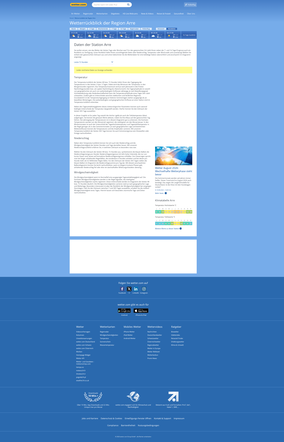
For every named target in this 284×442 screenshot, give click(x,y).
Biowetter (175, 332)
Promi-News (152, 358)
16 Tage (123, 29)
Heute (73, 29)
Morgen (83, 29)
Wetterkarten (107, 326)
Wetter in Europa (153, 348)
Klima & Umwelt (177, 345)
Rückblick (171, 29)
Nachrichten (152, 332)
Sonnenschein (105, 342)
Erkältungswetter (177, 342)
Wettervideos (154, 326)
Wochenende (103, 29)
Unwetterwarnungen (84, 338)
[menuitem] (76, 13)
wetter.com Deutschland (85, 342)
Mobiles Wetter (132, 326)
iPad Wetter (128, 335)
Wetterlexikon (152, 355)
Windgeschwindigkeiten (109, 335)
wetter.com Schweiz (83, 345)
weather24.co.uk (82, 380)
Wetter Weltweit (153, 352)
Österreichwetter (153, 342)
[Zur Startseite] (78, 5)
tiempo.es (80, 367)
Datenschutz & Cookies (111, 418)
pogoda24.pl (81, 377)
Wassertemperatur (107, 345)
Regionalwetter (153, 345)
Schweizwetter (152, 338)
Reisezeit (161, 29)
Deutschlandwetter (154, 335)
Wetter (80, 326)
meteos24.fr (81, 370)
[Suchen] (128, 4)
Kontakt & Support (162, 418)
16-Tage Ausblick (189, 35)
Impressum (179, 418)
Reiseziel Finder (177, 338)
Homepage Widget (83, 355)
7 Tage (114, 29)
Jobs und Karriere (90, 418)
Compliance (112, 425)
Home (71, 18)
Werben (79, 352)
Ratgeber (176, 326)
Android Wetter (129, 338)
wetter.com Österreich (84, 348)
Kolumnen (80, 335)
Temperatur (104, 338)
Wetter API (80, 358)
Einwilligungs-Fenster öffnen (138, 418)
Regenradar (134, 29)
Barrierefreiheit (128, 425)
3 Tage (91, 29)
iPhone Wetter (129, 332)
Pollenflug (146, 29)
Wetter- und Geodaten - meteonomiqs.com (85, 362)
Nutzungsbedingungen (148, 425)
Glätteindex (175, 335)
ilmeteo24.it (80, 374)
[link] (76, 14)
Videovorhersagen (83, 332)
